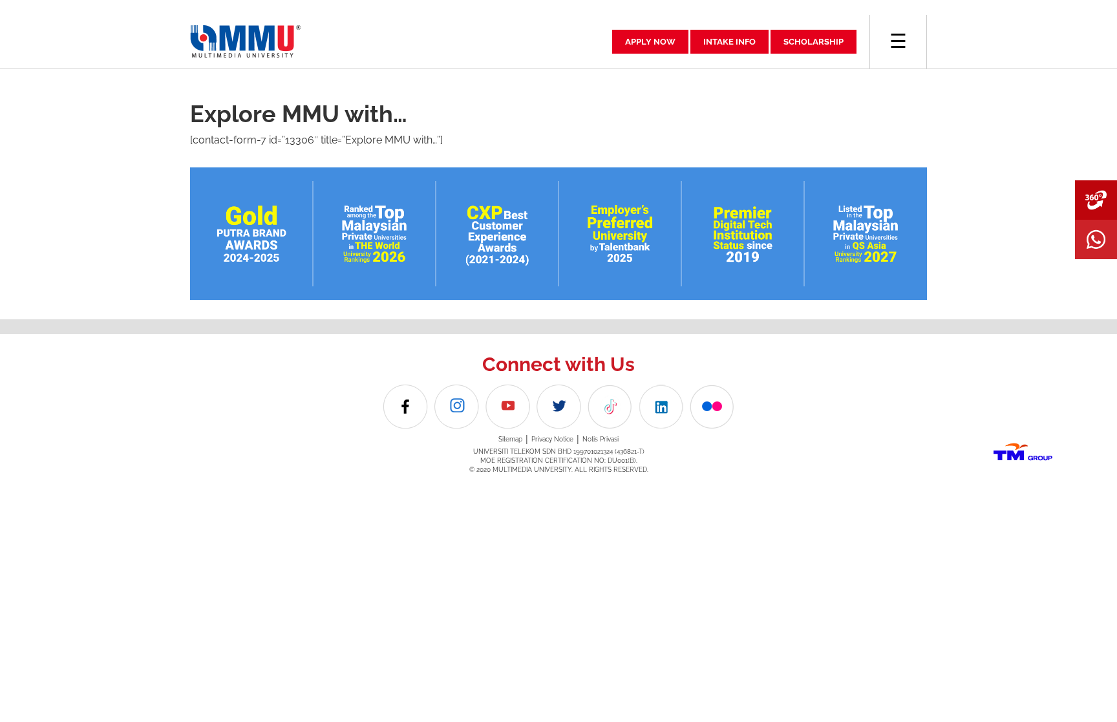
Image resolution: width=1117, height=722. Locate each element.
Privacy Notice (552, 439)
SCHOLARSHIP (813, 42)
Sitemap (510, 439)
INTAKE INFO (729, 42)
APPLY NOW (650, 42)
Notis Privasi (600, 439)
